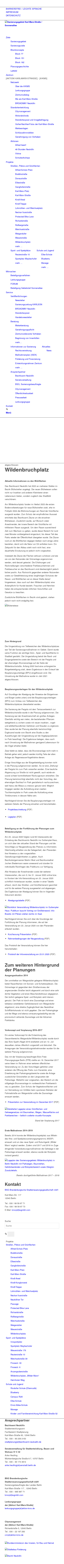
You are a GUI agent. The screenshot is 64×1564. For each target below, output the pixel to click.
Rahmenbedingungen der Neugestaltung (26, 938)
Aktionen (14, 141)
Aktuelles (46, 346)
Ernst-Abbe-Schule (19, 1405)
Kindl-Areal (15, 1278)
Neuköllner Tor (17, 1299)
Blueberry (15, 1392)
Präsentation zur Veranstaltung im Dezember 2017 (30, 1101)
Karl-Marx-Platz (18, 1269)
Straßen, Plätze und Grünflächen (25, 165)
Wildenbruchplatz (18, 1333)
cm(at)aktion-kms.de (14, 1534)
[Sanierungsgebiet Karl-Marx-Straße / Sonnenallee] (28, 25)
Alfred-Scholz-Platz (19, 1248)
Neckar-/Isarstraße (19, 1295)
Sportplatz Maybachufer (21, 1345)
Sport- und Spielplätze (20, 250)
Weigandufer (16, 1325)
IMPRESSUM (12, 12)
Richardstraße (17, 1312)
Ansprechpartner (18, 371)
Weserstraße (16, 1329)
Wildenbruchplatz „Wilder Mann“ (25, 1375)
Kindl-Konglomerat (19, 1282)
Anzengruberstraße (19, 1371)
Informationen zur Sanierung (23, 346)
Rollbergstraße (17, 1316)
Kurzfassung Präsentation (19, 934)
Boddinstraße (17, 1252)
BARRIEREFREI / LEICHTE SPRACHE (24, 8)
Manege (14, 1409)
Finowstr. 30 (16, 1362)
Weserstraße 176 (18, 1350)
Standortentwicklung (20, 107)
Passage (14, 1303)
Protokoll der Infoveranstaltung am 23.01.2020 (28, 954)
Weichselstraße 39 (19, 1358)
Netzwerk (15, 82)
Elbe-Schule (16, 1400)
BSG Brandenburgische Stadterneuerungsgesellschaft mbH (31, 1189)
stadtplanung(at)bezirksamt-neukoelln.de (23, 1441)
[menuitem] (32, 54)
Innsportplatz (16, 1341)
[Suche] (7, 409)
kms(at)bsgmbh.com (21, 1209)
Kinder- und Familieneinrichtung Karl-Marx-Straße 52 (34, 1413)
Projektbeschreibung (17, 809)
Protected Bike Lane (20, 1308)
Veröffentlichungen (19, 296)
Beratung (15, 321)
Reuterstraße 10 (18, 1354)
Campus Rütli (17, 1396)
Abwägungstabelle (16, 900)
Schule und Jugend (45, 250)
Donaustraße (16, 1257)
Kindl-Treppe (16, 1286)
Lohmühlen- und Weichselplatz (24, 1291)
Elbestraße (15, 1261)
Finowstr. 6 (15, 1367)
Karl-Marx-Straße (18, 1274)
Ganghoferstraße (18, 1265)
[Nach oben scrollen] (1, 1562)
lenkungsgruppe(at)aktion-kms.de (20, 1508)
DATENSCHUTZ (13, 15)
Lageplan (12, 816)
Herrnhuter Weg (18, 1379)
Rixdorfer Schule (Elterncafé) (24, 1388)
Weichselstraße (18, 1320)
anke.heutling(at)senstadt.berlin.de (20, 1465)
